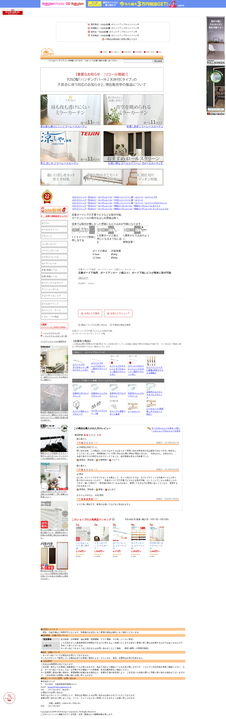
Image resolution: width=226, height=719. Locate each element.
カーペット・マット (51, 310)
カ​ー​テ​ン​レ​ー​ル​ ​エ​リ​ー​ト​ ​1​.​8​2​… (138, 545)
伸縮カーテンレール (123, 206)
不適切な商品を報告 (122, 325)
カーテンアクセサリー (52, 283)
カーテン (46, 223)
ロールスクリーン (50, 229)
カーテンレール (49, 263)
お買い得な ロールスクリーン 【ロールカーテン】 (135, 163)
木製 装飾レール (49, 270)
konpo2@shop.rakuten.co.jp (59, 687)
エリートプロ (151, 197)
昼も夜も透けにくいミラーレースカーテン (63, 126)
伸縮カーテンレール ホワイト (147, 206)
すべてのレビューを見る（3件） (165, 428)
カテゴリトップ (79, 197)
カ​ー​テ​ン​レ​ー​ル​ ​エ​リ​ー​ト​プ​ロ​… (119, 545)
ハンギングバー (49, 244)
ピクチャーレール (50, 257)
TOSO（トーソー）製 (123, 197)
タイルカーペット (50, 303)
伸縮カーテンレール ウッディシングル (151, 209)
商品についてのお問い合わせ (94, 325)
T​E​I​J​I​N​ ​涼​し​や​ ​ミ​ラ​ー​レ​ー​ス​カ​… (157, 545)
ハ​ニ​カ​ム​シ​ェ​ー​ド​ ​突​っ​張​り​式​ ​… (82, 545)
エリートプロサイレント (156, 203)
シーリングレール (50, 250)
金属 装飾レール (49, 276)
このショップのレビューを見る (166, 431)
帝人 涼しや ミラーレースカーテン (59, 163)
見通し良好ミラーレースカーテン (145, 126)
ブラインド (47, 236)
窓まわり (92, 197)
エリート (139, 197)
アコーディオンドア (51, 295)
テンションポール (50, 289)
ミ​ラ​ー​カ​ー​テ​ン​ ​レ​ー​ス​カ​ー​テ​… (101, 545)
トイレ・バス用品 (50, 316)
